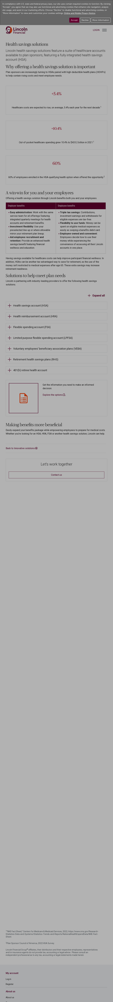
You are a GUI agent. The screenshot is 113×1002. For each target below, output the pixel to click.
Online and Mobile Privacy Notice (79, 13)
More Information (100, 20)
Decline (85, 20)
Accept (74, 20)
